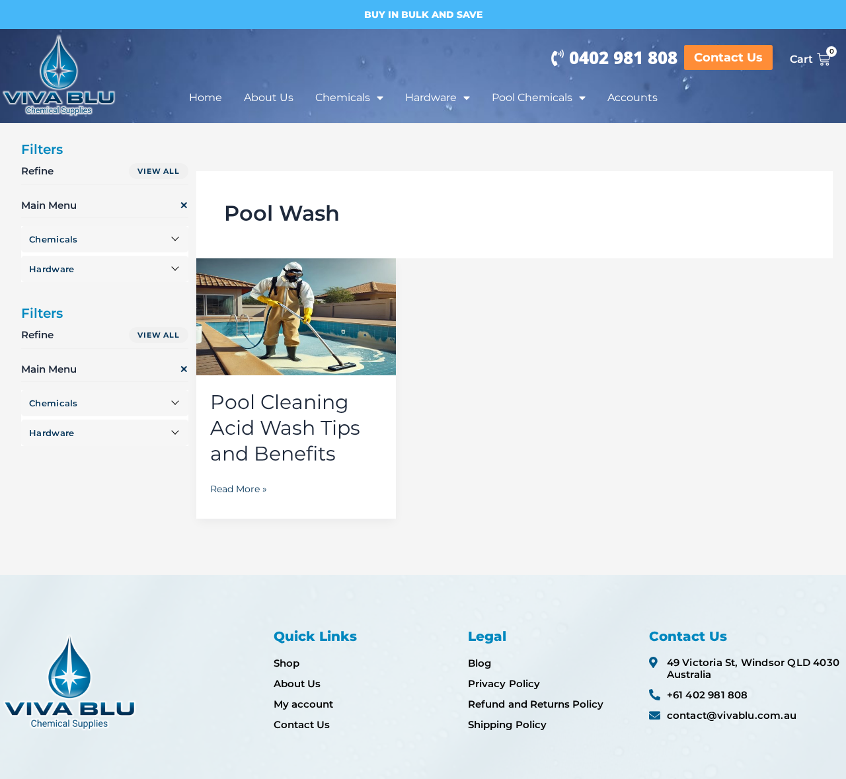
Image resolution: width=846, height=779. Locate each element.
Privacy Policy (503, 683)
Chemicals (342, 97)
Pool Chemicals (532, 97)
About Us (268, 97)
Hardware (431, 97)
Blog (479, 663)
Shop (286, 663)
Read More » (238, 487)
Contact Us (302, 724)
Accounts (632, 97)
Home (205, 97)
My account (303, 704)
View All (158, 171)
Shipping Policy (507, 724)
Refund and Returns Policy (535, 704)
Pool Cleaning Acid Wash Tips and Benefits (285, 428)
